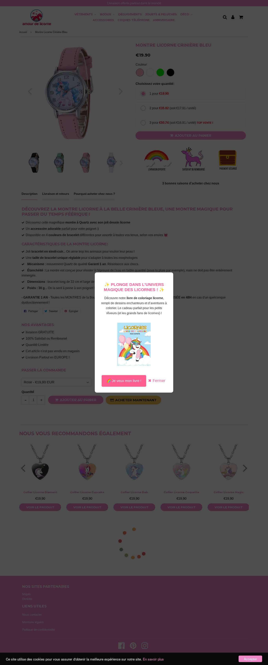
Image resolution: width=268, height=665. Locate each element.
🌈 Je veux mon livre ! (124, 381)
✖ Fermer (156, 380)
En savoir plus (153, 659)
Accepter (250, 658)
